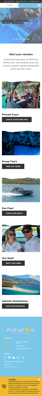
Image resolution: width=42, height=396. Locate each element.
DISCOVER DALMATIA (15, 306)
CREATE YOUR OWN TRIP (17, 119)
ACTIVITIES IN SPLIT (33, 1)
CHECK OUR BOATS (14, 213)
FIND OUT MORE (13, 166)
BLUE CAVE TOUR (9, 1)
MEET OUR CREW (13, 263)
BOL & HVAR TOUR (21, 1)
